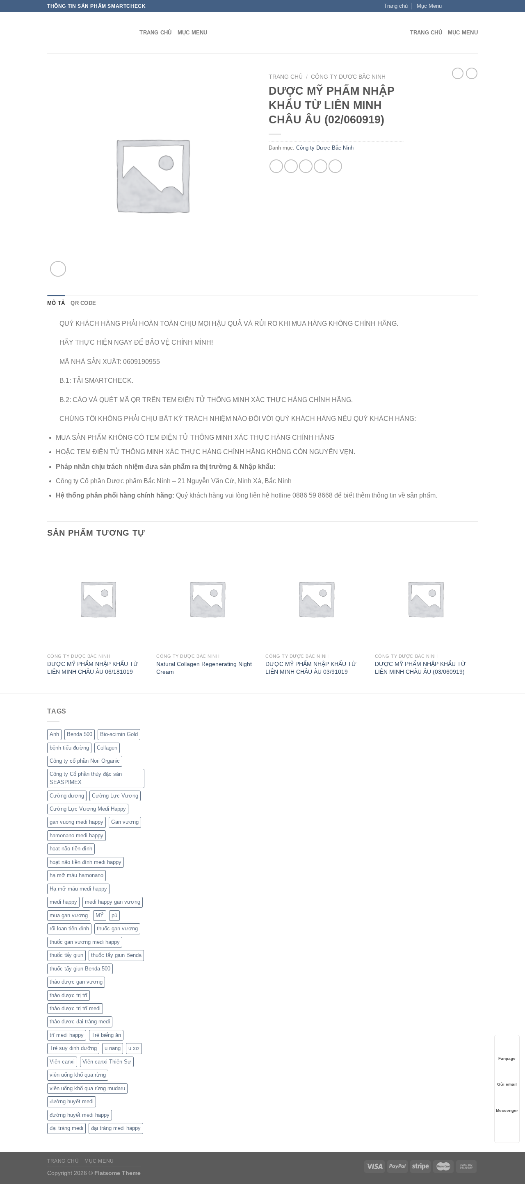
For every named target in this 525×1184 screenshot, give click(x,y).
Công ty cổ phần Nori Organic (85, 761)
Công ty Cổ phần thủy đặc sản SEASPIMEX (86, 778)
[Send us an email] (473, 6)
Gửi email (507, 1084)
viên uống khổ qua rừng (78, 1075)
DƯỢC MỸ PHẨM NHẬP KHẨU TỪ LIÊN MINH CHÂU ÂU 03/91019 (310, 668)
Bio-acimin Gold (119, 734)
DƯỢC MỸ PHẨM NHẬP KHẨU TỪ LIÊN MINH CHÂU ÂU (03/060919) (420, 668)
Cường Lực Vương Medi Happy (88, 809)
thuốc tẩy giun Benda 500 (80, 969)
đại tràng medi (66, 1128)
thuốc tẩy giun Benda (116, 955)
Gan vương (125, 822)
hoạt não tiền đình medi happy (85, 862)
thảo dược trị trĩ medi (75, 1008)
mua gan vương (69, 915)
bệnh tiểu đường (69, 748)
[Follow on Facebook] (450, 6)
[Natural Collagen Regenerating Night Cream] (207, 598)
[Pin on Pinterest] (320, 166)
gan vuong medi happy (76, 822)
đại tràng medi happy (116, 1128)
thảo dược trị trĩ (68, 995)
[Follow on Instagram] (458, 6)
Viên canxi (62, 1062)
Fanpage (507, 1058)
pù (114, 915)
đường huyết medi (72, 1101)
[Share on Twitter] (291, 166)
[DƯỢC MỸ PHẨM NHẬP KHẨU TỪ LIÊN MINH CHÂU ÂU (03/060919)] (425, 598)
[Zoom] (58, 269)
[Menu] (399, 33)
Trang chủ (286, 77)
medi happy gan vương (112, 902)
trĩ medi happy (67, 1035)
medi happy (63, 902)
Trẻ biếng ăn (106, 1035)
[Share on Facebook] (276, 166)
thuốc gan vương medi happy (85, 942)
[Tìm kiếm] (131, 33)
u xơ (133, 1048)
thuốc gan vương (117, 928)
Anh (54, 734)
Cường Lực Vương (115, 796)
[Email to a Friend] (306, 166)
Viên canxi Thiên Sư (106, 1062)
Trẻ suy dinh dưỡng (73, 1048)
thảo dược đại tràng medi (80, 1021)
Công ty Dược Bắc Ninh (348, 77)
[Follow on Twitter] (465, 6)
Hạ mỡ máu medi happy (78, 889)
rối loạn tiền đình (69, 928)
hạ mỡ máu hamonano (76, 875)
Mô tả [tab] (56, 303)
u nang (113, 1048)
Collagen (107, 748)
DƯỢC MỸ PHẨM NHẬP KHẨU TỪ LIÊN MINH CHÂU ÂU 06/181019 (92, 668)
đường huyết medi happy (80, 1115)
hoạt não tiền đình (71, 848)
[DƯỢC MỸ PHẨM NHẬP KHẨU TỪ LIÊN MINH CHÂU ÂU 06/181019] (97, 598)
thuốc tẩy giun (66, 955)
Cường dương (67, 796)
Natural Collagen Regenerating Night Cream (204, 668)
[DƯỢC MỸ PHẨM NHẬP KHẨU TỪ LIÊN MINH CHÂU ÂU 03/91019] (316, 598)
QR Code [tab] (83, 303)
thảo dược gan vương (76, 982)
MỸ (100, 915)
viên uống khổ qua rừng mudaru (87, 1088)
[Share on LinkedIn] (335, 166)
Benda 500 (79, 734)
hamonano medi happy (76, 835)
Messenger (507, 1110)
